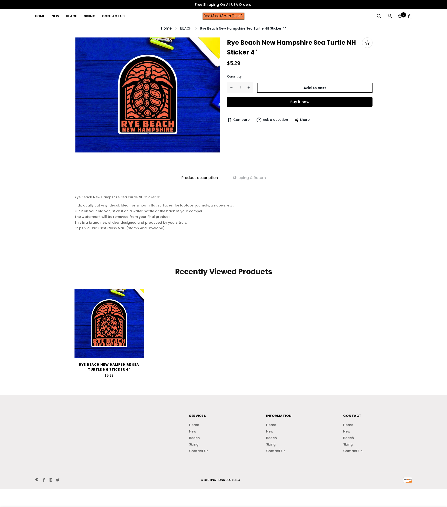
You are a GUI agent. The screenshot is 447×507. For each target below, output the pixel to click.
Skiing (89, 16)
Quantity (234, 76)
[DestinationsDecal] (223, 15)
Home (40, 16)
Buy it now (299, 102)
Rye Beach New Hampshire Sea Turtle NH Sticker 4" (109, 367)
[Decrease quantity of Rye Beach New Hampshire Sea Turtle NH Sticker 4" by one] (231, 87)
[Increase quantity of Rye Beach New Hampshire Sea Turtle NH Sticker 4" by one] (248, 87)
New (55, 16)
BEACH (186, 28)
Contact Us (113, 16)
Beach (71, 16)
